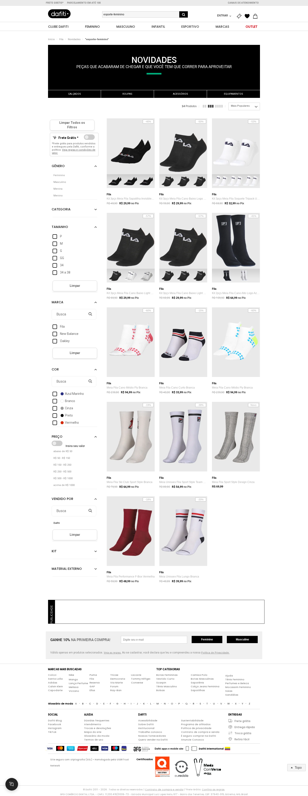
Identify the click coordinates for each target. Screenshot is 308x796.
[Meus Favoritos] (248, 16)
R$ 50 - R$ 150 (61, 458)
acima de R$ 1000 (64, 485)
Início (51, 39)
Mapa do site (92, 732)
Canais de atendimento (243, 2)
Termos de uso (93, 739)
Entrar (223, 15)
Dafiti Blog (55, 720)
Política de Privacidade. (215, 652)
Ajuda (229, 675)
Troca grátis (242, 733)
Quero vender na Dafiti (153, 739)
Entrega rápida (244, 727)
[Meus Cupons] (240, 16)
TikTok (52, 732)
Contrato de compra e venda (200, 732)
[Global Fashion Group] (142, 748)
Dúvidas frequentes (96, 720)
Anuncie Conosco (192, 739)
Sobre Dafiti (146, 724)
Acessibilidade (147, 720)
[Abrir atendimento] (11, 784)
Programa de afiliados (196, 724)
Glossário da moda (96, 735)
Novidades (74, 39)
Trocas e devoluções (97, 728)
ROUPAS (127, 93)
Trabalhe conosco (150, 732)
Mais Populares (240, 105)
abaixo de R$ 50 (62, 451)
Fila (61, 39)
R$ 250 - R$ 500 (62, 471)
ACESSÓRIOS (180, 93)
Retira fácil (241, 739)
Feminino (207, 639)
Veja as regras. (112, 652)
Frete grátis (242, 721)
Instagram (55, 728)
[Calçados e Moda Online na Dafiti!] (59, 13)
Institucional (146, 728)
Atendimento (92, 724)
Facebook (54, 724)
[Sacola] (256, 16)
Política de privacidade (196, 728)
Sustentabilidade (192, 720)
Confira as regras (213, 789)
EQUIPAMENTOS (233, 93)
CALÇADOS (74, 93)
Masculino (242, 639)
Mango (73, 679)
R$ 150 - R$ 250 (62, 464)
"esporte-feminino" (97, 39)
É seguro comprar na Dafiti (198, 735)
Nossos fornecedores (152, 735)
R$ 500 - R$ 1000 (63, 478)
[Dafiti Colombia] (227, 748)
